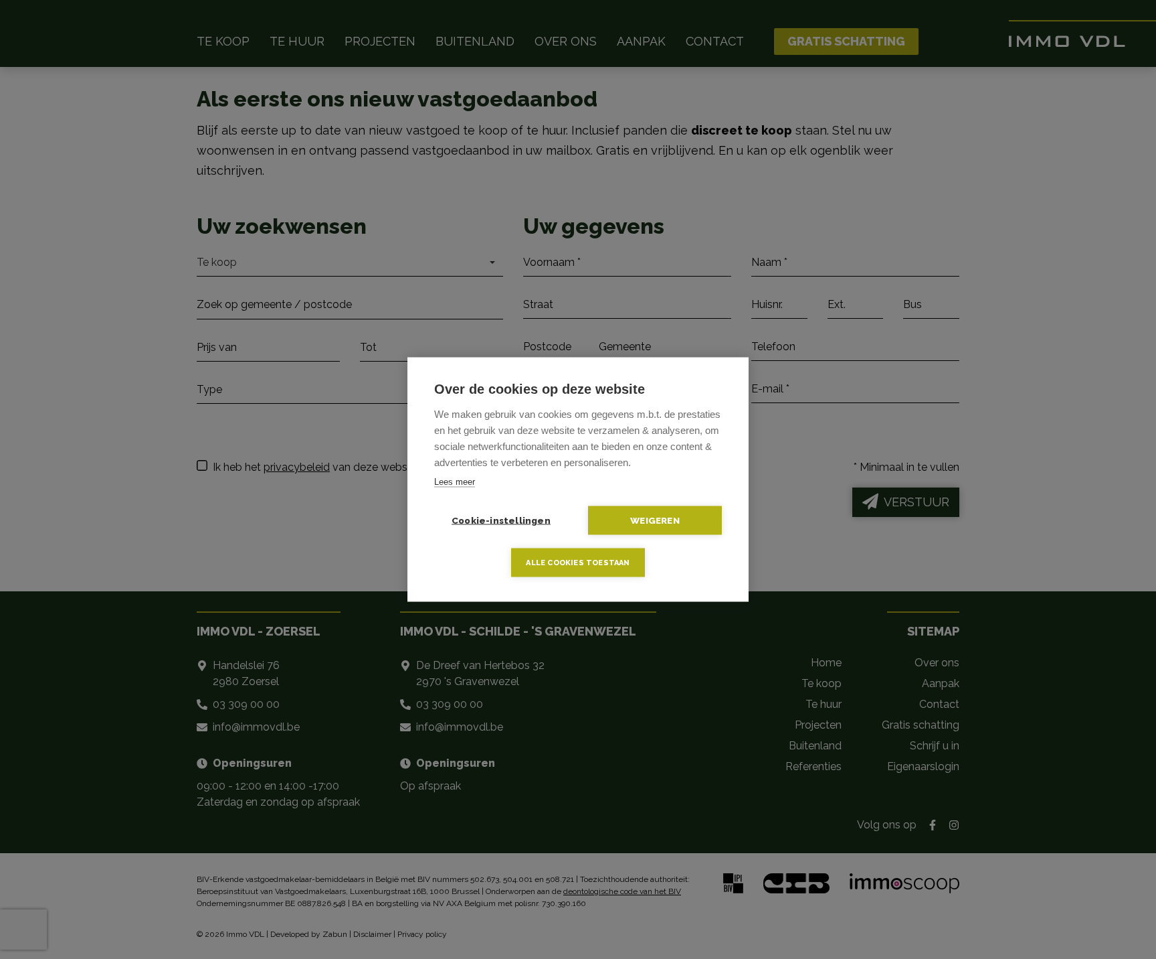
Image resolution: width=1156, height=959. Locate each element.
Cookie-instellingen (501, 520)
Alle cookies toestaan (578, 563)
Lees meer (454, 482)
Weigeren (655, 520)
